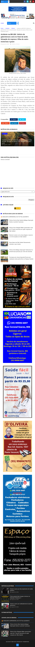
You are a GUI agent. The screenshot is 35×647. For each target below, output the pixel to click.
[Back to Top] (17, 645)
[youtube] (33, 1)
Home (2, 23)
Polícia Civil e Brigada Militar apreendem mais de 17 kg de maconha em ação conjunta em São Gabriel (21, 229)
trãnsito (13, 28)
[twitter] (28, 1)
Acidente (7, 28)
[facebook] (25, 1)
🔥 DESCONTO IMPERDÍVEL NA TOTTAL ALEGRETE (15, 216)
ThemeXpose (26, 641)
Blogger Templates (11, 641)
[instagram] (30, 1)
